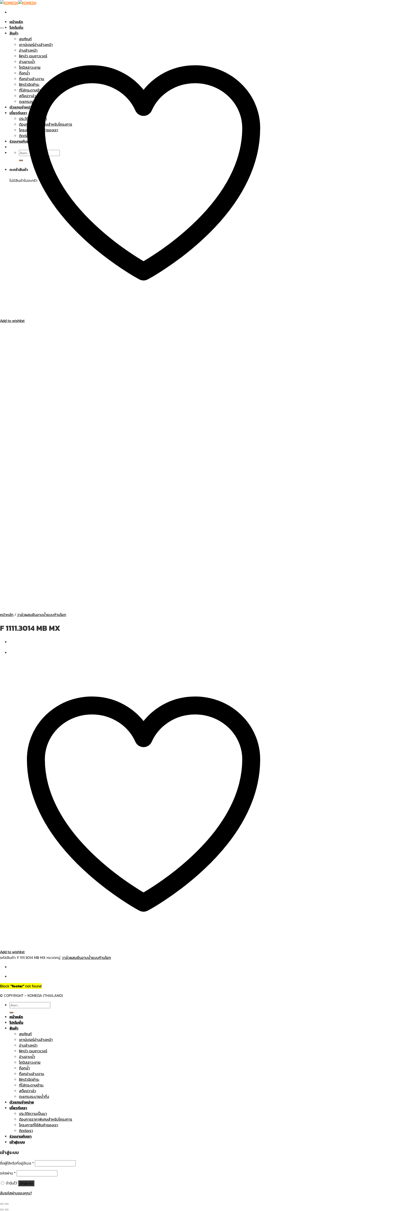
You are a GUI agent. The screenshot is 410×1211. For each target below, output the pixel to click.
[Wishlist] (2, 28)
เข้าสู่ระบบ (26, 1183)
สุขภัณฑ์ (25, 1034)
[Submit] (11, 1012)
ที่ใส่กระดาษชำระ (31, 1085)
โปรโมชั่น (16, 27)
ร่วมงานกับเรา (20, 1136)
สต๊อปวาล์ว (27, 1091)
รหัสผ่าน (8, 1173)
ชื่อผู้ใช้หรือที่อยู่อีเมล (17, 1163)
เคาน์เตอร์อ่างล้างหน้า (36, 1039)
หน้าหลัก (16, 22)
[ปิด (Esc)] (2, 1204)
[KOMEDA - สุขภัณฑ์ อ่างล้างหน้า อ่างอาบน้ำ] (18, 3)
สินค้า (13, 1028)
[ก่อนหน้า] (2, 1209)
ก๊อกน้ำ (24, 1068)
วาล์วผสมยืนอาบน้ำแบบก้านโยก (41, 614)
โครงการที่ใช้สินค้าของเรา (38, 1125)
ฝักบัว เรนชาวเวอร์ (33, 1051)
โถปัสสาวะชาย (30, 1062)
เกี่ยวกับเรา (18, 1108)
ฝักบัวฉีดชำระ (29, 1079)
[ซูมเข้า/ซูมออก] (7, 1204)
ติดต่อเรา (26, 1130)
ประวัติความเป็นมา (33, 1113)
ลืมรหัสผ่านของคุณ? (16, 1193)
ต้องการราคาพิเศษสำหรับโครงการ (45, 1119)
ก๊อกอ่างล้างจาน (31, 1074)
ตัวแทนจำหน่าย (21, 1102)
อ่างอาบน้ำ (27, 1056)
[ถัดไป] (7, 1209)
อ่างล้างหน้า (28, 1045)
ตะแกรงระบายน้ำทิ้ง (34, 1096)
